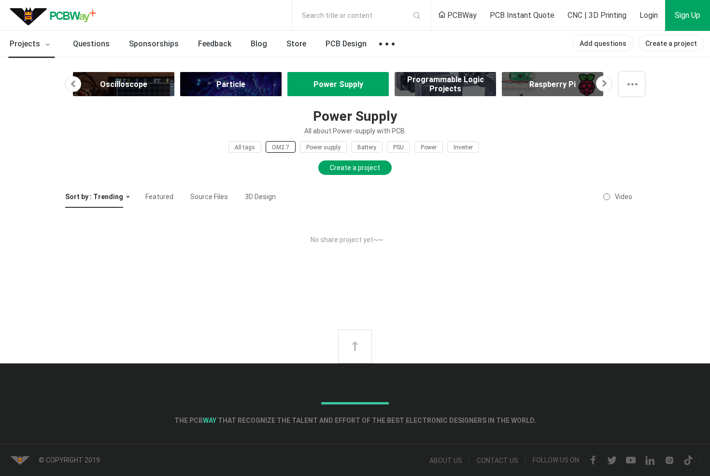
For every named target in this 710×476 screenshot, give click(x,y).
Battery (366, 147)
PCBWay (461, 15)
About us (445, 460)
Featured (159, 197)
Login (648, 15)
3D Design (260, 197)
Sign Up (687, 15)
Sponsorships (154, 43)
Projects (26, 43)
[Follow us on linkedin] (650, 460)
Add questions (603, 43)
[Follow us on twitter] (612, 460)
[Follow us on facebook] (593, 460)
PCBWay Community (55, 15)
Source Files (209, 197)
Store (296, 43)
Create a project (671, 43)
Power (429, 147)
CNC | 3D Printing (597, 15)
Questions (91, 43)
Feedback (214, 43)
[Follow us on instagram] (669, 460)
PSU (398, 147)
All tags (245, 147)
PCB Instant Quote (522, 15)
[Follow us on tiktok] (688, 460)
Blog (259, 43)
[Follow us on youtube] (631, 460)
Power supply (323, 147)
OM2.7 (280, 147)
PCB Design (346, 43)
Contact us (497, 460)
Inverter (463, 147)
